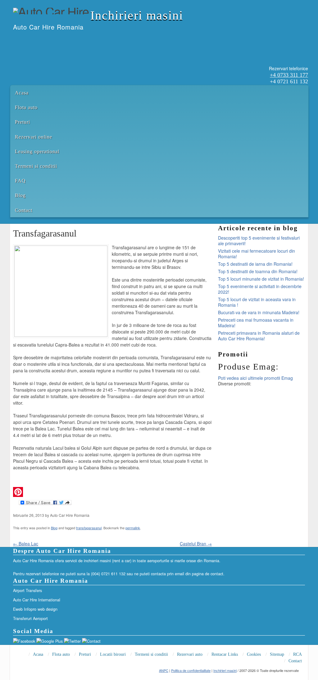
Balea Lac (25, 543)
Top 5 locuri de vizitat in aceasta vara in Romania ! (257, 302)
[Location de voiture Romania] (53, 39)
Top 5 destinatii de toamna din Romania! (258, 271)
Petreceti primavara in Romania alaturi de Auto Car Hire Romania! (259, 336)
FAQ (20, 180)
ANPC (163, 670)
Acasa (22, 92)
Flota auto (26, 107)
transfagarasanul (89, 527)
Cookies (254, 654)
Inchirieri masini (136, 15)
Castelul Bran (196, 543)
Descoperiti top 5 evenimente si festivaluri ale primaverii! (259, 240)
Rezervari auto (189, 654)
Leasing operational (37, 151)
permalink (132, 527)
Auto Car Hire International (36, 600)
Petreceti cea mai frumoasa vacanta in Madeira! (255, 323)
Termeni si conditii (36, 166)
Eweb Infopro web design (35, 609)
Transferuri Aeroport (30, 618)
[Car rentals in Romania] (21, 39)
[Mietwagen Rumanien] (37, 39)
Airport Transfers (27, 590)
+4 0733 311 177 (289, 75)
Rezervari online (33, 137)
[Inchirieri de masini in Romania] (13, 39)
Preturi (22, 122)
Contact (23, 210)
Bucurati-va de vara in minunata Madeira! (258, 312)
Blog (20, 195)
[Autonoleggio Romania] (45, 39)
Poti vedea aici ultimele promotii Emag (255, 378)
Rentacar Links (224, 654)
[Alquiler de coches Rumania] (29, 39)
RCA (297, 654)
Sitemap (277, 654)
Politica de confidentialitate (191, 670)
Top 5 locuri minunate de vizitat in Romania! (261, 279)
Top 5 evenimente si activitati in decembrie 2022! (260, 289)
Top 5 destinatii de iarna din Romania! (255, 264)
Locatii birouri (113, 654)
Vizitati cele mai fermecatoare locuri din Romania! (256, 254)
